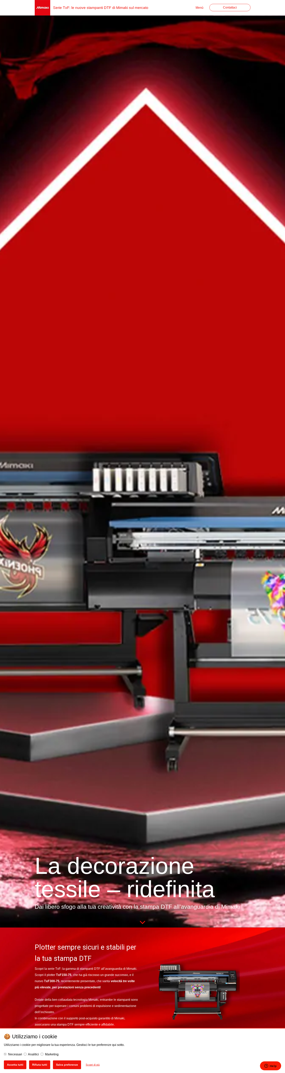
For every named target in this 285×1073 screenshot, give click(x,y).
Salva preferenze (67, 1064)
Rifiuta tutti (39, 1064)
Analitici (33, 1054)
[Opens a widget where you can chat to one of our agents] (270, 1066)
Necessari (14, 1054)
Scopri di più (93, 1064)
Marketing (51, 1054)
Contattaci (230, 7)
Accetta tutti (15, 1064)
